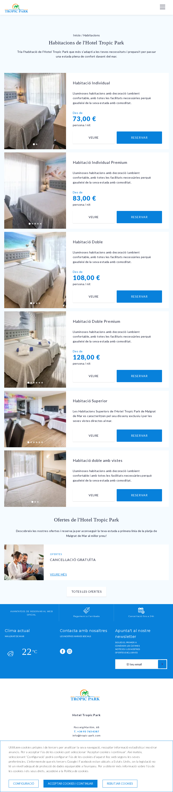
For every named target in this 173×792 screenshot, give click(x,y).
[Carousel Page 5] (40, 223)
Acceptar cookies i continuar (70, 783)
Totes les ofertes (86, 591)
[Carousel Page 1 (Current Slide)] (34, 144)
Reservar (139, 137)
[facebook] (62, 651)
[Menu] (160, 7)
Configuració (23, 783)
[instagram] (69, 651)
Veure (94, 137)
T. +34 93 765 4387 (86, 731)
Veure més (58, 574)
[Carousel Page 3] (35, 223)
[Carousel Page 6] (42, 382)
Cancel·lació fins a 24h (141, 616)
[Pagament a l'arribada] (86, 613)
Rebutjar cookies (120, 783)
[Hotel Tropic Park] (17, 11)
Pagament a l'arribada (86, 616)
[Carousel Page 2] (36, 144)
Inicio (77, 35)
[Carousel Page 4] (38, 223)
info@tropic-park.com (87, 735)
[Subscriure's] (162, 664)
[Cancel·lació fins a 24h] (141, 613)
